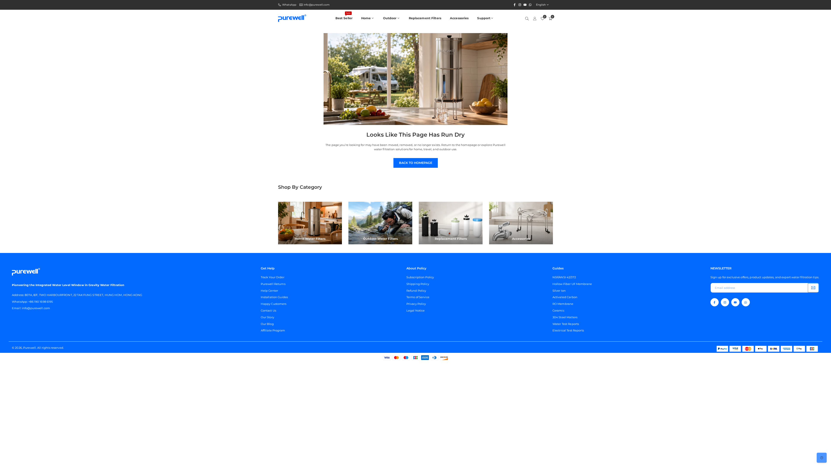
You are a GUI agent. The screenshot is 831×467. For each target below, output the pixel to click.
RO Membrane (562, 303)
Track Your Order (272, 277)
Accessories (459, 18)
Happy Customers (274, 303)
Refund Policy (416, 290)
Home (366, 18)
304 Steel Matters (564, 317)
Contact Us (268, 310)
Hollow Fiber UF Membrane (572, 284)
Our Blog (267, 324)
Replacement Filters (425, 18)
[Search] (527, 18)
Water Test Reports (565, 324)
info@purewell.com (317, 4)
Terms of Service (417, 297)
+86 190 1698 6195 (40, 301)
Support (483, 18)
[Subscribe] (813, 288)
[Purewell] (292, 18)
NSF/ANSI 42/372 (564, 277)
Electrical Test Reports (568, 330)
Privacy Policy (416, 303)
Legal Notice (415, 310)
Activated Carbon (564, 297)
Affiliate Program (273, 330)
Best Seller (344, 16)
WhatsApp (289, 4)
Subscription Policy (420, 277)
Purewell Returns (273, 284)
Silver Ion (559, 290)
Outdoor (390, 18)
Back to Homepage (415, 163)
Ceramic (558, 310)
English (541, 4)
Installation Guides (274, 297)
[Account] (535, 18)
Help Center (269, 290)
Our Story (267, 317)
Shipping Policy (417, 284)
